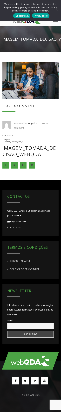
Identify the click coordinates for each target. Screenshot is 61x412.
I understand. (22, 15)
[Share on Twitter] (14, 165)
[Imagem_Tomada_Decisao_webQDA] (30, 80)
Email (10, 320)
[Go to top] (30, 361)
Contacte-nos (14, 227)
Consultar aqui (20, 260)
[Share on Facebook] (5, 165)
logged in (32, 123)
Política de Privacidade (24, 269)
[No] (57, 10)
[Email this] (32, 165)
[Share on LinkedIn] (23, 165)
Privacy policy (41, 15)
